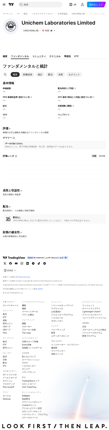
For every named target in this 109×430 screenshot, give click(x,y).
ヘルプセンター (29, 366)
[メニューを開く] (4, 4)
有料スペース (57, 354)
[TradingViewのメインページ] (11, 5)
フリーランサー (58, 351)
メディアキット (29, 372)
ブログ (25, 362)
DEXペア (7, 329)
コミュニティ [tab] (39, 56)
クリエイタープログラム (62, 314)
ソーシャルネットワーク (62, 305)
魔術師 (54, 347)
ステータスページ (30, 417)
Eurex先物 (26, 344)
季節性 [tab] (67, 56)
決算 (5, 359)
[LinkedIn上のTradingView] (28, 263)
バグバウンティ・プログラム (35, 414)
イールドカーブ (10, 377)
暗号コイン (8, 323)
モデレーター (57, 321)
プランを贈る (28, 314)
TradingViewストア (30, 381)
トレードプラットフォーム (94, 318)
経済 (5, 356)
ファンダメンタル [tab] (20, 56)
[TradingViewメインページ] (14, 258)
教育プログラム (89, 336)
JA (74, 4)
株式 (5, 314)
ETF (4, 317)
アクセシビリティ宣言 (32, 408)
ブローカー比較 (29, 329)
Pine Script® (8, 387)
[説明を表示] (13, 138)
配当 (5, 362)
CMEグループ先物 (30, 341)
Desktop (7, 399)
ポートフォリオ (10, 374)
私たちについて (29, 356)
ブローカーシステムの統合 (94, 329)
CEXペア (7, 326)
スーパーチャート (11, 305)
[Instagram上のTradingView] (22, 263)
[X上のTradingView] (5, 263)
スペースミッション (31, 359)
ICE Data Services (23, 277)
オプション (8, 381)
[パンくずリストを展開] (18, 13)
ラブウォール (57, 308)
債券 (5, 320)
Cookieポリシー (29, 405)
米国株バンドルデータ (32, 347)
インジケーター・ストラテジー (65, 344)
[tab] (15, 74)
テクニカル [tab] (55, 56)
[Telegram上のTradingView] (33, 263)
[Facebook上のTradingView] (10, 263)
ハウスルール (57, 318)
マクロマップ (9, 384)
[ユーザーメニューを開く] (82, 4)
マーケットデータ (30, 311)
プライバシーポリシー (32, 402)
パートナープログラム (92, 333)
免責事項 (26, 399)
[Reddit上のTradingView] (45, 263)
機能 (24, 305)
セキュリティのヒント (32, 411)
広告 (84, 326)
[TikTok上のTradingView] (39, 263)
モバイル (7, 396)
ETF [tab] (76, 56)
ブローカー (27, 326)
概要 (24, 323)
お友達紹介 (56, 311)
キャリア (26, 369)
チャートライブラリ (91, 308)
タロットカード (29, 384)
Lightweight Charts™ (91, 311)
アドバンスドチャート (92, 314)
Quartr (40, 289)
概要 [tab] (5, 56)
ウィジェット (88, 305)
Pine (5, 333)
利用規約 (26, 396)
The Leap (26, 333)
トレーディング (58, 329)
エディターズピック (60, 336)
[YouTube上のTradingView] (16, 263)
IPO (4, 366)
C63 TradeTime (29, 387)
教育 (53, 333)
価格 (24, 308)
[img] (51, 30)
